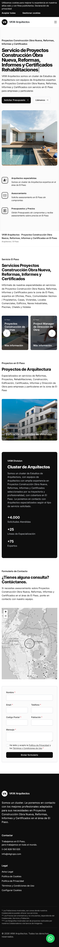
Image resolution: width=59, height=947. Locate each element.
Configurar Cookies (12, 890)
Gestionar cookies (31, 13)
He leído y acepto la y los (30, 746)
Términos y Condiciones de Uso (27, 748)
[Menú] (55, 22)
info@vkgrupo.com (11, 854)
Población (36, 717)
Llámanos (40, 100)
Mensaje (11, 729)
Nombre (10, 692)
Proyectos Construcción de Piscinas (15, 326)
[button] (52, 333)
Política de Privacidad (39, 745)
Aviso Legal (7, 871)
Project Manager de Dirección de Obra (43, 326)
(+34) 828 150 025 (11, 849)
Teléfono (36, 705)
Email (9, 705)
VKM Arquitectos (19, 21)
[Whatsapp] (50, 938)
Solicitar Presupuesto (14, 100)
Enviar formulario (29, 755)
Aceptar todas (9, 13)
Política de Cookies (11, 876)
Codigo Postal (13, 717)
